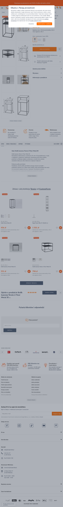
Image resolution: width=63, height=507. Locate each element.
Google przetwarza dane (35, 20)
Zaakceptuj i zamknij (44, 23)
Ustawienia (31, 23)
